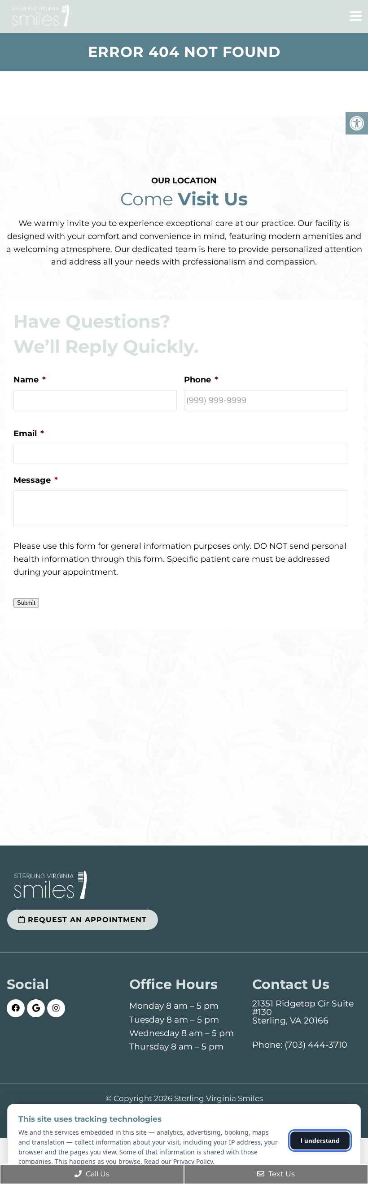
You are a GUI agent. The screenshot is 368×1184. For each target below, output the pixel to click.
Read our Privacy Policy (178, 1161)
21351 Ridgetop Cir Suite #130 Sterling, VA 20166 (303, 1012)
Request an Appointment (86, 919)
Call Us (97, 1174)
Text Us (281, 1174)
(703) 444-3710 (316, 1045)
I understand (320, 1140)
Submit (26, 602)
